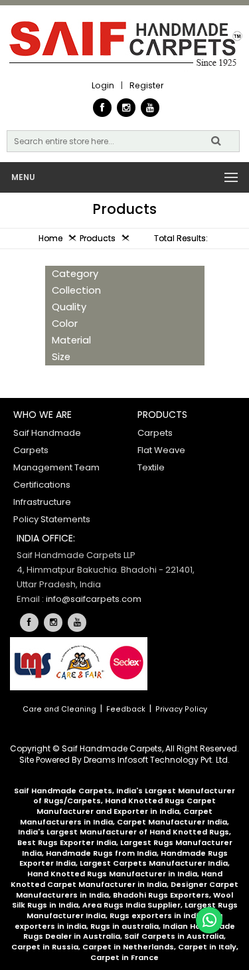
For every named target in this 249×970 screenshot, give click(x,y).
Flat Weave (161, 450)
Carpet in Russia (44, 946)
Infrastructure (42, 502)
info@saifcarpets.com (93, 599)
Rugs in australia (124, 926)
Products (98, 238)
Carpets (155, 433)
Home (50, 238)
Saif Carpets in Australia (174, 936)
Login (103, 85)
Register (146, 85)
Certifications (41, 484)
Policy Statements (51, 519)
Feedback (125, 709)
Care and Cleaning (59, 709)
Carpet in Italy (207, 946)
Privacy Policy (181, 709)
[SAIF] (124, 44)
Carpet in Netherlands (128, 946)
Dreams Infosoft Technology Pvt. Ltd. (157, 759)
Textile (151, 467)
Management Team (56, 467)
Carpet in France (124, 957)
